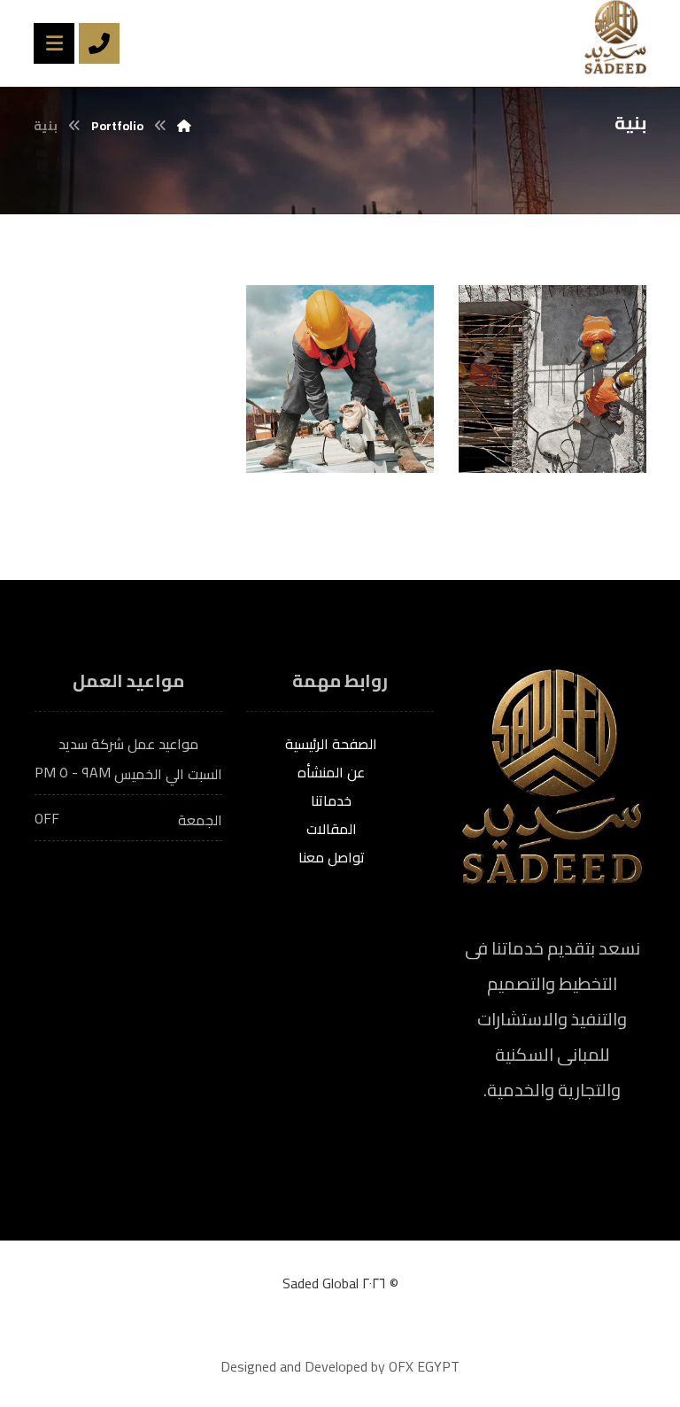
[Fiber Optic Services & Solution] (615, 37)
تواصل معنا (331, 857)
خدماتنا (331, 800)
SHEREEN (545, 445)
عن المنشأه (331, 772)
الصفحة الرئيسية (331, 744)
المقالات (331, 829)
